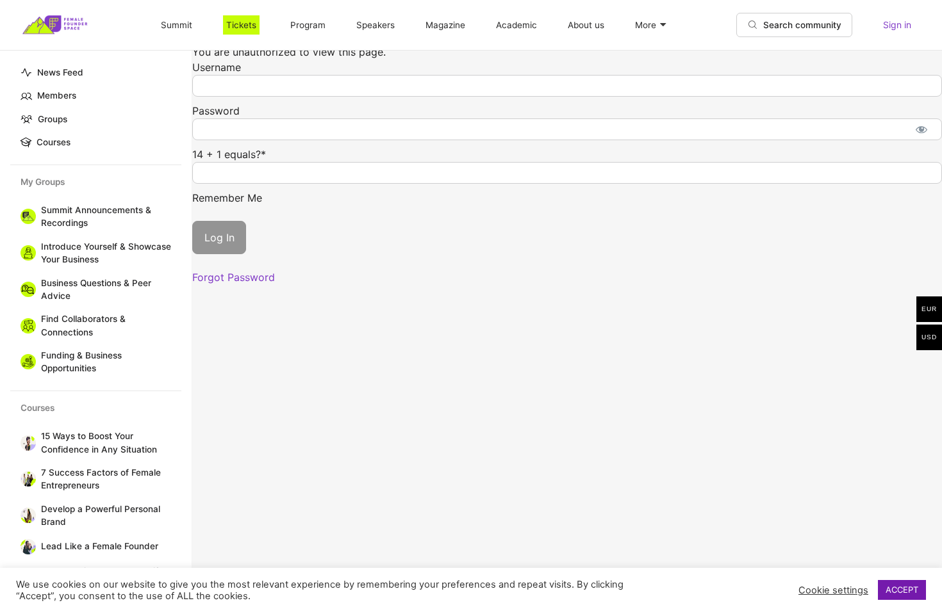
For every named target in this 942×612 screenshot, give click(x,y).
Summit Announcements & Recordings (96, 216)
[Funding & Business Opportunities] (25, 361)
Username (216, 67)
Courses (53, 142)
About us (586, 25)
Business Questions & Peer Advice (96, 289)
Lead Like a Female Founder (99, 546)
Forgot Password (233, 277)
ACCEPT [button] (902, 589)
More (645, 25)
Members (56, 95)
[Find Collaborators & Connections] (25, 326)
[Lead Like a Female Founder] (25, 547)
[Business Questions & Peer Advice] (25, 289)
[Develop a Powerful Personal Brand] (25, 515)
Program (308, 25)
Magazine (445, 25)
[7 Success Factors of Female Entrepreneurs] (25, 479)
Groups (52, 119)
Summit (176, 25)
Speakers (375, 25)
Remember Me (227, 197)
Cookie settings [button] (833, 590)
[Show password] (921, 129)
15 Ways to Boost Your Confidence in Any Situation (99, 442)
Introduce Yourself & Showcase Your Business (106, 252)
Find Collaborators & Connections (83, 325)
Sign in (897, 24)
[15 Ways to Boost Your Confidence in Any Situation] (25, 443)
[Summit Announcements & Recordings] (25, 216)
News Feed (60, 72)
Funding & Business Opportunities (81, 361)
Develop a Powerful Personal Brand (100, 515)
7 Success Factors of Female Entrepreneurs (101, 478)
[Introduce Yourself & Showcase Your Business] (25, 253)
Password (216, 110)
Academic (516, 25)
